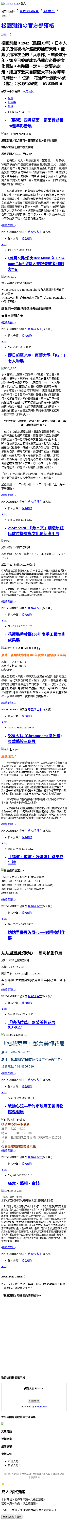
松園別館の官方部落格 (27, 26)
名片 (10, 106)
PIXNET (15, 1474)
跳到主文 (6, 34)
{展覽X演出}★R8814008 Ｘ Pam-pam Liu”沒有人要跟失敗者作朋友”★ (36, 264)
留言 (39, 231)
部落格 (12, 102)
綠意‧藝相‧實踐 (24, 1183)
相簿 (10, 98)
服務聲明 (35, 1477)
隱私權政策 (58, 1474)
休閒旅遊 (28, 91)
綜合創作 (27, 238)
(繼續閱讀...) (8, 225)
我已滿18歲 (8, 1517)
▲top (4, 244)
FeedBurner (41, 1406)
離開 (19, 1517)
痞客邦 (32, 231)
